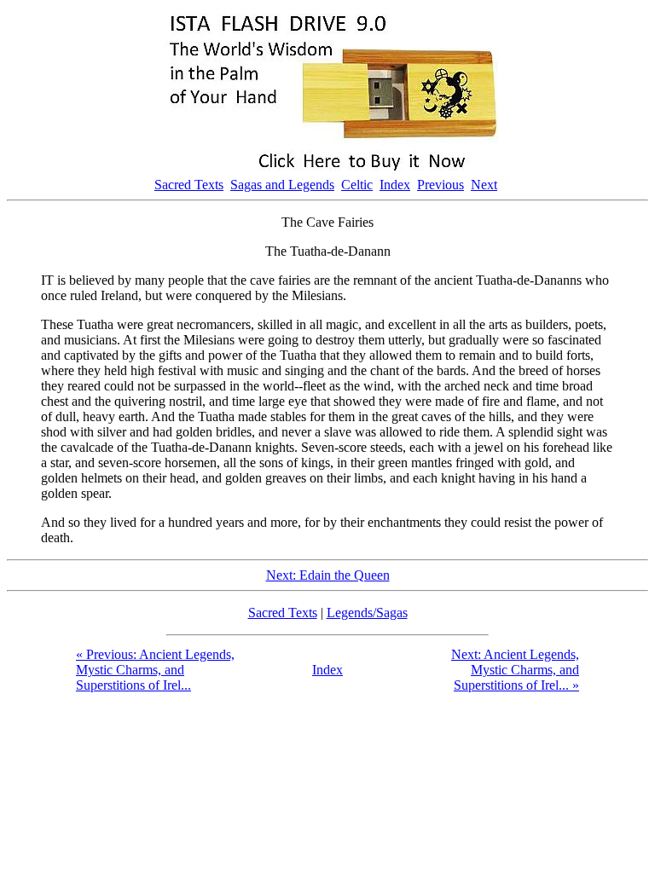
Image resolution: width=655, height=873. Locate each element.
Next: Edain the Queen (328, 575)
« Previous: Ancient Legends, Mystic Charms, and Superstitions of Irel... (155, 669)
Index (395, 184)
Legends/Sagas (367, 612)
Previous (440, 184)
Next (484, 184)
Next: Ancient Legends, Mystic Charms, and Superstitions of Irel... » (515, 669)
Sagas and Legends (282, 184)
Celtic (357, 184)
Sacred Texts (188, 184)
